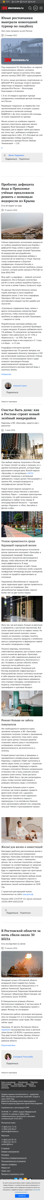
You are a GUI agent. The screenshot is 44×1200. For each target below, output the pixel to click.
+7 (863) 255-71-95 (8, 1127)
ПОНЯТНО (22, 1196)
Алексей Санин (20, 385)
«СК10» (30, 473)
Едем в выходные (8, 1082)
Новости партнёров (18, 1086)
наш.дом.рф (27, 894)
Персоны (34, 1082)
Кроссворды (6, 1084)
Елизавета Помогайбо (23, 1056)
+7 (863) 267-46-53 (8, 1142)
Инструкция (23, 1082)
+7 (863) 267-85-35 (8, 1139)
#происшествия (8, 1045)
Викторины (18, 1084)
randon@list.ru (7, 1144)
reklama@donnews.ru (10, 1131)
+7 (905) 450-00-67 (8, 1129)
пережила (5, 1029)
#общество (6, 374)
